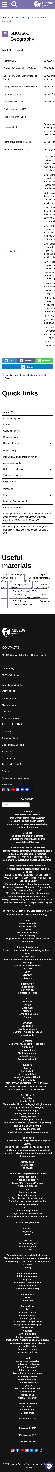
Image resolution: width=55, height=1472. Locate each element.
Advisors (27, 1331)
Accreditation (27, 956)
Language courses (27, 1349)
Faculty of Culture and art (27, 1113)
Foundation (27, 1168)
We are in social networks (27, 1388)
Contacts (27, 1041)
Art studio (28, 1011)
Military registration (27, 1398)
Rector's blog (9, 451)
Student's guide (27, 1318)
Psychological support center (27, 1373)
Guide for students (12, 431)
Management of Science (27, 815)
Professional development (27, 1282)
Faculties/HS (27, 1095)
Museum (27, 1002)
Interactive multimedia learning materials (27, 1217)
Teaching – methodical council (27, 1032)
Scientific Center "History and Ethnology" (27, 914)
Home (28, 920)
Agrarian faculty (27, 1101)
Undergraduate (9, 698)
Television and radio (27, 1014)
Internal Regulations (27, 947)
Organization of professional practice (27, 1201)
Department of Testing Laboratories (28, 848)
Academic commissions (27, 1204)
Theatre (27, 1005)
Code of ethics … (27, 1328)
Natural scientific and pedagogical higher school (27, 1104)
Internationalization (27, 1418)
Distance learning (11, 443)
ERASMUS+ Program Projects (27, 1183)
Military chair (27, 1162)
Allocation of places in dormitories (27, 1343)
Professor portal (10, 437)
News (27, 1297)
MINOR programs (27, 1246)
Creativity (27, 975)
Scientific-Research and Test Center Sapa (28, 857)
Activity (27, 1267)
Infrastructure (27, 984)
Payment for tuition (27, 1346)
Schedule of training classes (27, 1321)
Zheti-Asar (27, 1008)
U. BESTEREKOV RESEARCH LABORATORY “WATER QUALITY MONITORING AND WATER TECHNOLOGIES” (27, 878)
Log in (27, 1068)
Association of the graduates (15, 778)
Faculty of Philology (27, 1110)
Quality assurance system (27, 966)
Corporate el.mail (10, 738)
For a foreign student (27, 1376)
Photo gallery (27, 987)
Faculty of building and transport (27, 1120)
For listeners (27, 1294)
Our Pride (27, 969)
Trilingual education (12, 475)
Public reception (27, 1177)
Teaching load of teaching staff (27, 1198)
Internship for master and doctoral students (28, 1340)
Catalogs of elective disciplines (27, 1324)
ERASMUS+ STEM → (23, 604)
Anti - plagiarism (27, 1334)
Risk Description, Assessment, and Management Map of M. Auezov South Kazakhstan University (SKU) (26, 529)
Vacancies (8, 489)
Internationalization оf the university (20, 457)
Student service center (27, 1337)
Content (27, 1264)
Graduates (8, 495)
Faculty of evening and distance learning (27, 1132)
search (28, 798)
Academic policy (27, 1192)
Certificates (27, 1300)
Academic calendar (12, 463)
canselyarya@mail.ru (12, 685)
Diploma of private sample (15, 501)
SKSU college (28, 1165)
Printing (27, 1017)
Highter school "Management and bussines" (27, 1147)
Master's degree (9, 705)
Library (6, 425)
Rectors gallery (27, 935)
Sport (27, 972)
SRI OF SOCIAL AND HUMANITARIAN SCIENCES (28, 911)
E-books (27, 1065)
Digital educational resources (27, 1213)
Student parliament (27, 1379)
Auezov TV (8, 412)
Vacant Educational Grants (27, 1077)
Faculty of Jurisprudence (27, 1129)
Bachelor (27, 1228)
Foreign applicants (27, 1059)
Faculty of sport (28, 1117)
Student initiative (27, 1080)
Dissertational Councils (13, 745)
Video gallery (27, 990)
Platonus (6, 771)
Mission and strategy (27, 932)
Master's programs (27, 1053)
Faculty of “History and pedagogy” (27, 1107)
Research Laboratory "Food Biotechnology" (27, 884)
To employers (8, 758)
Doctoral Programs (27, 1056)
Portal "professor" (27, 1367)
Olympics (27, 1385)
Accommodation (27, 1074)
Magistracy (27, 1231)
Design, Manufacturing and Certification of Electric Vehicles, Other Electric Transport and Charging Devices (27, 902)
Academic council (27, 1029)
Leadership (27, 1026)
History (27, 929)
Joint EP (27, 1240)
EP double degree (27, 1243)
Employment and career (27, 1364)
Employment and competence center (27, 1044)
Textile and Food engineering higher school (27, 1150)
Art (27, 999)
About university (27, 926)
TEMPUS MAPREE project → (24, 586)
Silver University (27, 1285)
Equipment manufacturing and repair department (27, 860)
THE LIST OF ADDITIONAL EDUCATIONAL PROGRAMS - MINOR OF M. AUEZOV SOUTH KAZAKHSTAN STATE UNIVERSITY (27, 1086)
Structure (27, 1023)
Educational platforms (27, 1210)
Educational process (13, 418)
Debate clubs (27, 1413)
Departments (27, 1035)
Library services (27, 1370)
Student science (27, 1382)
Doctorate (6, 712)
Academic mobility (27, 1352)
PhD (27, 1234)
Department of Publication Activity (27, 818)
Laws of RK (7, 731)
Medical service (27, 1392)
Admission (27, 1047)
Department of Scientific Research (27, 866)
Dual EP (27, 1249)
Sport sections (27, 1410)
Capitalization (9, 481)
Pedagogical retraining (27, 1289)
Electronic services (12, 507)
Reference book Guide (14, 469)
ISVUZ (27, 1207)
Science (27, 812)
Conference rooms (27, 993)
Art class (27, 1406)
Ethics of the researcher (27, 1361)
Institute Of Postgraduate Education (27, 1174)
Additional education (27, 1180)
